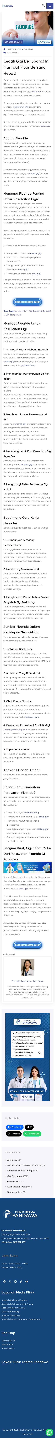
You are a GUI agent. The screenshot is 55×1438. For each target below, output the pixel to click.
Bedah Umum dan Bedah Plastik (24, 1165)
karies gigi (23, 269)
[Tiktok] (21, 1281)
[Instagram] (15, 1281)
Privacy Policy (8, 1348)
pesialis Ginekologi (11, 1315)
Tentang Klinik (8, 1340)
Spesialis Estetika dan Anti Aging (17, 1304)
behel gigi (44, 817)
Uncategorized (15, 1192)
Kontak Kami (8, 1344)
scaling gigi (42, 829)
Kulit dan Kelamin (16, 1187)
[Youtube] (26, 1281)
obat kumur (37, 91)
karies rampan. (32, 717)
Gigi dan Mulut (15, 1176)
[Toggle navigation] (49, 6)
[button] (49, 1432)
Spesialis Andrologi (10, 1311)
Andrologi (12, 1160)
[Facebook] (4, 1281)
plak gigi (36, 274)
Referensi (10, 954)
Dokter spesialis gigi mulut (16, 729)
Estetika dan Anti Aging (19, 1171)
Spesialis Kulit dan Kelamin (14, 1300)
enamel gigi (34, 173)
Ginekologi (12, 1181)
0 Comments (13, 52)
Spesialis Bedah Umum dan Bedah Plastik (22, 1319)
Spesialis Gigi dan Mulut (13, 1308)
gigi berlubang (21, 107)
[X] (10, 1281)
